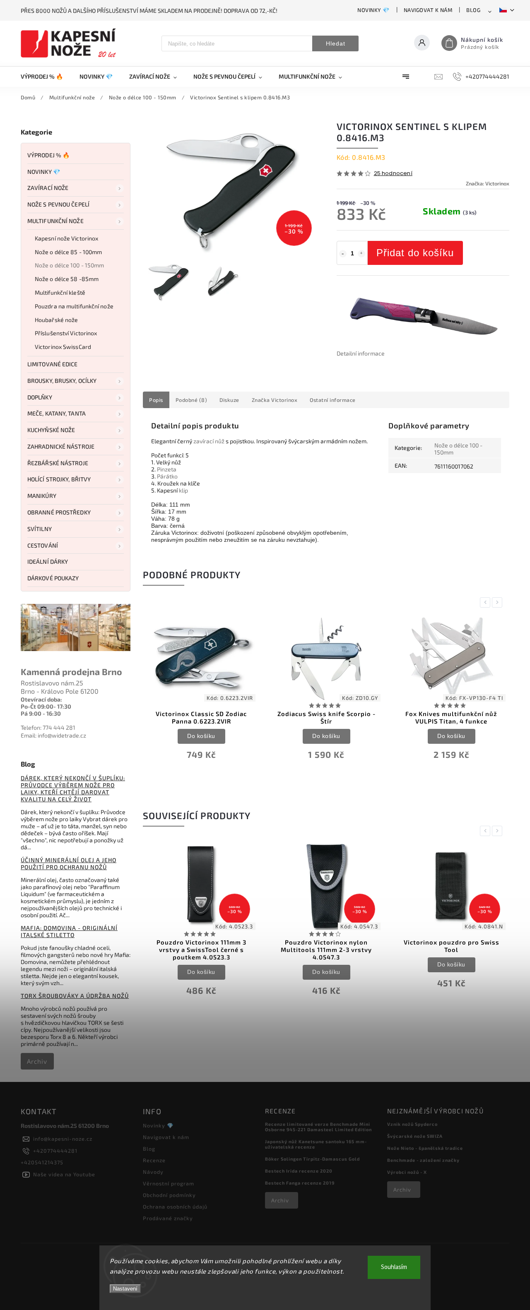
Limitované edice (52, 364)
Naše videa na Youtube (64, 1174)
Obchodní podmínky (169, 1195)
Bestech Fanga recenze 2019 (300, 1182)
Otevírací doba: (41, 699)
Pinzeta (166, 469)
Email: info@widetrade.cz (53, 735)
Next (498, 602)
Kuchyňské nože (51, 429)
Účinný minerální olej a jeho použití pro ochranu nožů (68, 863)
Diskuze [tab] (229, 400)
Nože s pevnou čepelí (58, 204)
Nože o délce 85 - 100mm (68, 251)
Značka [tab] (275, 400)
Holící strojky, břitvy (59, 479)
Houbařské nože (56, 319)
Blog (473, 10)
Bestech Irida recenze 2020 (298, 1170)
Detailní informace (361, 353)
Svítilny (39, 528)
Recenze (154, 1160)
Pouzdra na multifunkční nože (74, 306)
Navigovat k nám (428, 10)
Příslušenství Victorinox (66, 333)
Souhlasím (394, 1267)
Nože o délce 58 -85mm (67, 278)
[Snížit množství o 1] (343, 253)
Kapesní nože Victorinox (66, 238)
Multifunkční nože (55, 220)
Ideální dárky (47, 561)
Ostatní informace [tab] (333, 400)
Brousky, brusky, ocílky (61, 380)
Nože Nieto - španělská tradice (425, 1148)
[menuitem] (46, 76)
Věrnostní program (168, 1183)
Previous (486, 602)
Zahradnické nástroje (60, 446)
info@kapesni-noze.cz (62, 1138)
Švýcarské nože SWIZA (415, 1136)
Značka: (487, 183)
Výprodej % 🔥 (48, 155)
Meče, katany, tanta (56, 413)
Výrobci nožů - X (407, 1172)
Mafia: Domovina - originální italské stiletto (69, 931)
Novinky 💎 (373, 10)
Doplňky (39, 397)
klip (183, 490)
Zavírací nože (47, 187)
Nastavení (125, 1289)
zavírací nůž (208, 441)
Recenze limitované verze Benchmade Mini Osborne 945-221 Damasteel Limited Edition (318, 1126)
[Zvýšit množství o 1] (361, 253)
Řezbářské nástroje (57, 462)
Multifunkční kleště (60, 292)
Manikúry (41, 495)
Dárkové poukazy (53, 578)
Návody (153, 1171)
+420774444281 (55, 1150)
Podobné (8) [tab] (191, 400)
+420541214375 (42, 1162)
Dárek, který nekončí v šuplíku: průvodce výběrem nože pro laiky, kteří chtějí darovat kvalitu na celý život (73, 788)
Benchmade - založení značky (423, 1160)
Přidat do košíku (415, 252)
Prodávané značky (168, 1218)
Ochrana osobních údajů (175, 1206)
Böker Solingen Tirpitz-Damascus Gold (312, 1158)
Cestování (42, 545)
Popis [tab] (156, 400)
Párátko (167, 476)
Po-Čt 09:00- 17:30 (46, 706)
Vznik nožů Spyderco (412, 1124)
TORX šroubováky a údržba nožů (75, 995)
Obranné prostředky (59, 512)
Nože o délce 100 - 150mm (69, 265)
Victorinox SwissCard (63, 346)
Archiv (37, 1061)
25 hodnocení (393, 173)
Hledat (335, 43)
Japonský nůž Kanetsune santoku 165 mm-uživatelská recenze (316, 1144)
